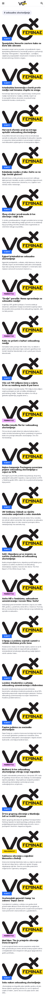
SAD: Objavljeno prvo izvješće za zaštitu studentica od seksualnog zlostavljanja (19, 556)
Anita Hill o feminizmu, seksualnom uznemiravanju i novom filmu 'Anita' (20, 599)
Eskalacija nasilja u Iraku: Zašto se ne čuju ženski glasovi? (21, 173)
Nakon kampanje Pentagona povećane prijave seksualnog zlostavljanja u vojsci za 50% (22, 469)
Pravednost (9, 851)
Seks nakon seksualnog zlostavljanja (21, 982)
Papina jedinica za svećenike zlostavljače (17, 728)
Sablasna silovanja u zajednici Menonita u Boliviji (17, 857)
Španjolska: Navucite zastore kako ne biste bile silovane (21, 44)
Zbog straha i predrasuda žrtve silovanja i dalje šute (18, 215)
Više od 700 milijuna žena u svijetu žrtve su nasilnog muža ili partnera (20, 384)
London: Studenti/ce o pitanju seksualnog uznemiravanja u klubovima (22, 684)
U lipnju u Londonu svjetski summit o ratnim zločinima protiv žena (21, 641)
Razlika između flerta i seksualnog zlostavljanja (20, 426)
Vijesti (7, 39)
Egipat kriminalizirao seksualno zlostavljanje (18, 257)
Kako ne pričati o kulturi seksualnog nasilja (20, 341)
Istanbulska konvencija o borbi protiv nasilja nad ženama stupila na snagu (21, 88)
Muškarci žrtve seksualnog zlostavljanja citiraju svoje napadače (21, 770)
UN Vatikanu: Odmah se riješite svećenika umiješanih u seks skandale (21, 513)
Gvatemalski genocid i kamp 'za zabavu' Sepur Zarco (18, 899)
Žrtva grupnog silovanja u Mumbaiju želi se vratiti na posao (20, 815)
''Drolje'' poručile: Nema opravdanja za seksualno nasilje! (22, 299)
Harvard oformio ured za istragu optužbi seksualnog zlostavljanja (19, 131)
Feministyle (9, 294)
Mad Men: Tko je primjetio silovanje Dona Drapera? (20, 941)
